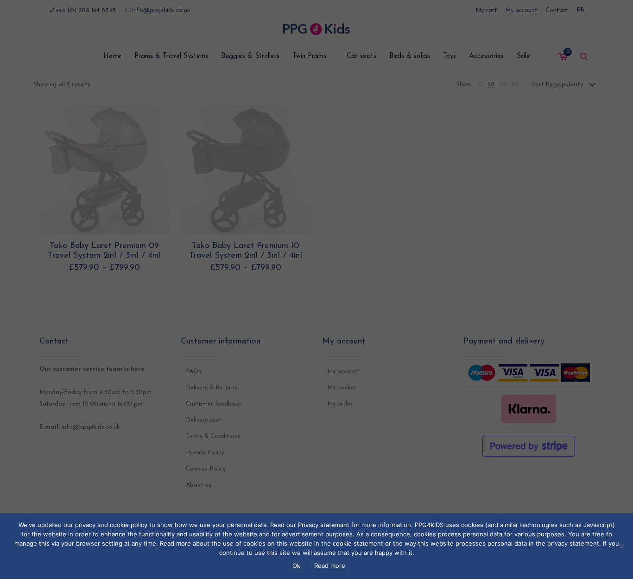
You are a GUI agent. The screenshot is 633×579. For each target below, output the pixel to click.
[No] (621, 544)
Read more (329, 565)
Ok (296, 565)
